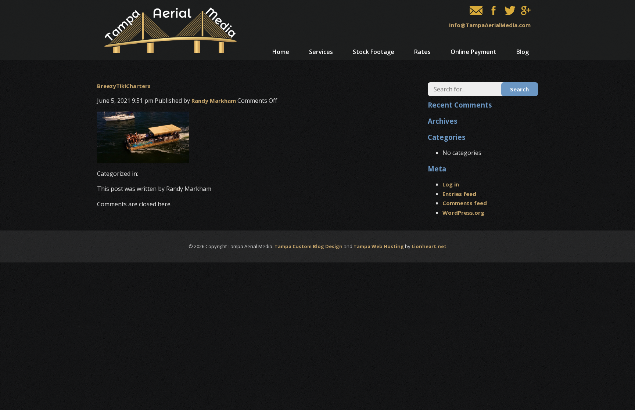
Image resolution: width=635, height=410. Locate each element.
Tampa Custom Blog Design (308, 246)
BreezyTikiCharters (124, 86)
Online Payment (473, 52)
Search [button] (519, 89)
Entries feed (459, 193)
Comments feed (464, 203)
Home (280, 52)
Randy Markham (213, 100)
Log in (450, 184)
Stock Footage (373, 52)
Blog (522, 52)
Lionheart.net (429, 246)
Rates (422, 52)
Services (321, 52)
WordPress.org (463, 212)
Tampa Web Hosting (379, 246)
